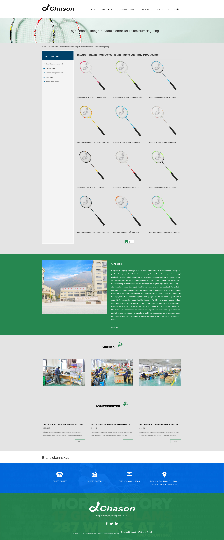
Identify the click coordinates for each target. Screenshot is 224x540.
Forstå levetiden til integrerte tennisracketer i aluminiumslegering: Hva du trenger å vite (160, 424)
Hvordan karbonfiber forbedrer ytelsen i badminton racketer (112, 424)
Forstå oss (114, 327)
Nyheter (146, 9)
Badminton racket (66, 47)
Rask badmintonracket (54, 64)
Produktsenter (127, 9)
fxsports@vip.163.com (132, 481)
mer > (80, 441)
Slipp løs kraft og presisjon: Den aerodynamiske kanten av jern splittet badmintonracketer (64, 424)
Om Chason (107, 9)
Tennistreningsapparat (54, 73)
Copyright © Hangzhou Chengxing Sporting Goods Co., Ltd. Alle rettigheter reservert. (95, 533)
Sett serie (49, 77)
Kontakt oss (162, 9)
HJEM (93, 9)
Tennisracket (51, 68)
